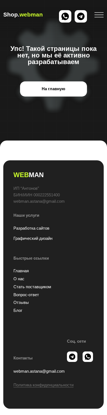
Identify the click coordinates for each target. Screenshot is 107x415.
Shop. (23, 14)
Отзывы (21, 302)
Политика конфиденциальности (43, 385)
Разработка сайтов (31, 228)
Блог (17, 310)
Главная (21, 271)
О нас (18, 279)
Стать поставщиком (32, 287)
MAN (28, 174)
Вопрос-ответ (26, 295)
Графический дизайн (32, 238)
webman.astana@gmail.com (39, 371)
